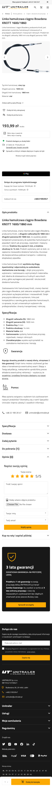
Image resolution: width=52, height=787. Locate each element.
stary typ (21, 85)
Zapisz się (26, 657)
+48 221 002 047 (34, 2)
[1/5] (12, 476)
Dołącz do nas (9, 629)
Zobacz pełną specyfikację (11, 102)
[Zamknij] (47, 2)
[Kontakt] (26, 672)
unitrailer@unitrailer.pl (39, 412)
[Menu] (48, 7)
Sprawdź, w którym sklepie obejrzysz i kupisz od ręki (25, 151)
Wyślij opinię (26, 527)
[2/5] (17, 476)
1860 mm (25, 92)
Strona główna (17, 13)
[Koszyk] (41, 7)
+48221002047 (41, 198)
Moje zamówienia (11, 721)
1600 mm (19, 89)
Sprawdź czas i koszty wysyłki (17, 147)
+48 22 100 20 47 (13, 412)
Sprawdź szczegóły (26, 604)
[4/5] (27, 476)
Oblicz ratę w (14, 133)
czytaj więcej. (31, 652)
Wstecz (7, 14)
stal (10, 96)
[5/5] (32, 476)
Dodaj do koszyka (32, 782)
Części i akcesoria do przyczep (36, 13)
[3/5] (22, 476)
